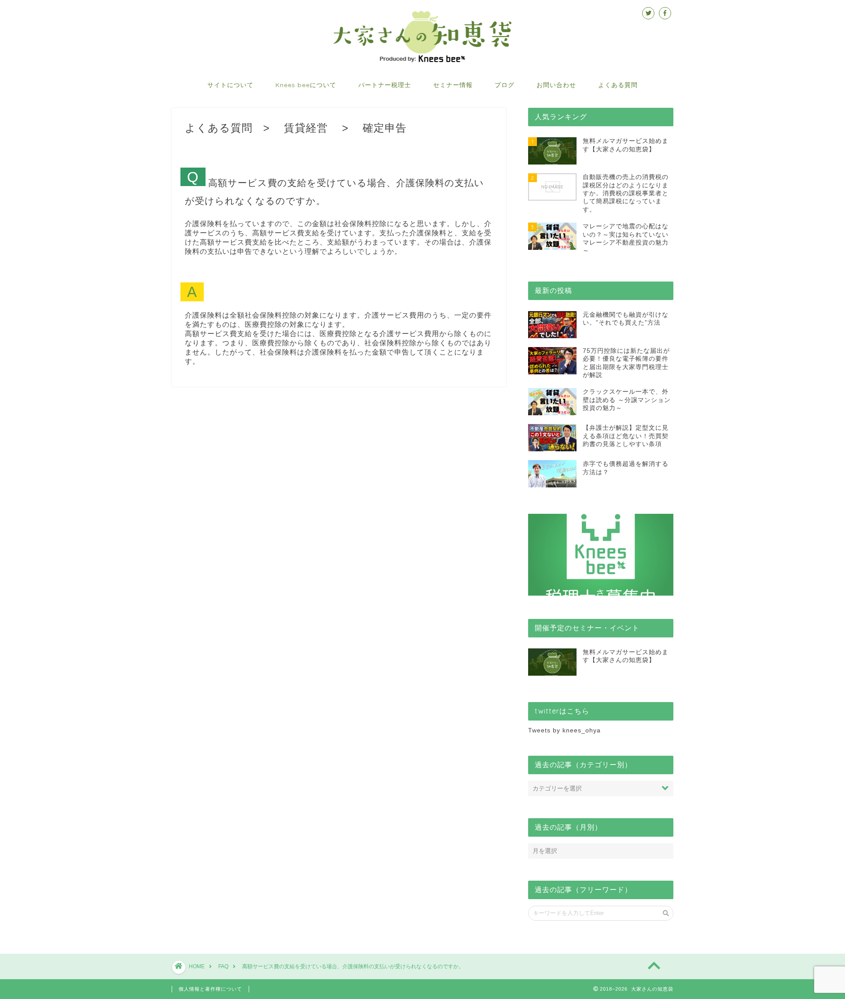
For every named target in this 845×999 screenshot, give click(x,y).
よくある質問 (618, 85)
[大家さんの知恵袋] (422, 61)
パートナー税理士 (384, 85)
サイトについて (230, 85)
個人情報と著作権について (210, 989)
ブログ (504, 85)
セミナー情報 (453, 85)
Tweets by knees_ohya (564, 730)
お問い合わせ (556, 85)
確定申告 (385, 128)
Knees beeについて (306, 85)
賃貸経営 (306, 128)
